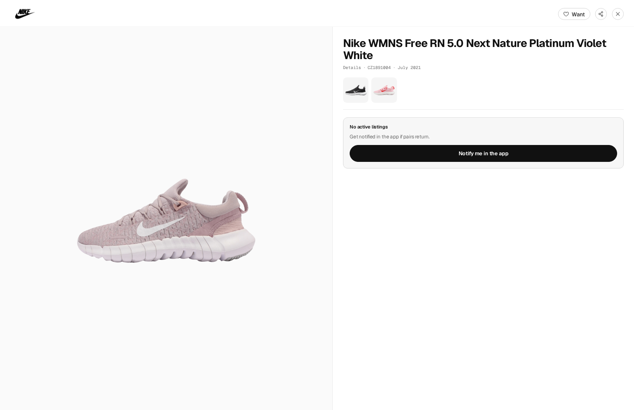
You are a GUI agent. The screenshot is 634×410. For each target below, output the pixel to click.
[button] (166, 218)
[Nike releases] (25, 14)
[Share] (601, 14)
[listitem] (355, 90)
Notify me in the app (484, 153)
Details (352, 67)
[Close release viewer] (618, 14)
